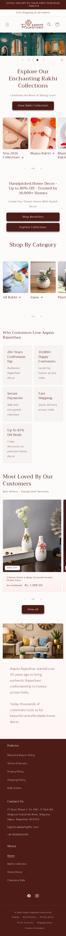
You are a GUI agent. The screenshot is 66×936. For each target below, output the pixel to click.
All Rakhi (10, 297)
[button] (7, 25)
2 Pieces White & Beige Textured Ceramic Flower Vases (30, 579)
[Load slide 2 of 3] (33, 60)
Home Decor (15, 872)
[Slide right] (41, 169)
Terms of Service (17, 763)
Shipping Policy (16, 780)
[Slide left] (25, 169)
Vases (34, 297)
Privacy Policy (15, 771)
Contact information (34, 928)
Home (10, 855)
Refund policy (29, 917)
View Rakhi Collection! (33, 105)
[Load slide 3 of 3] (37, 60)
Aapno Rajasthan (31, 912)
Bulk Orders (14, 788)
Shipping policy (44, 923)
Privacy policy (47, 917)
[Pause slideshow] (62, 60)
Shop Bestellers (33, 216)
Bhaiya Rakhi (40, 153)
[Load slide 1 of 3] (28, 60)
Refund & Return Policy (21, 755)
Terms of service (25, 923)
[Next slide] (44, 60)
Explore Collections (33, 227)
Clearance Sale (16, 880)
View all (32, 609)
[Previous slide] (22, 60)
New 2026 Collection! (11, 155)
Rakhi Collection (17, 864)
